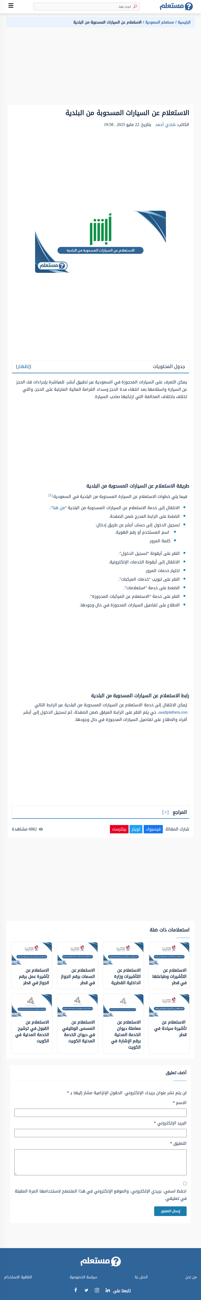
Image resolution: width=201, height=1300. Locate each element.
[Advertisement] (100, 68)
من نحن (191, 1277)
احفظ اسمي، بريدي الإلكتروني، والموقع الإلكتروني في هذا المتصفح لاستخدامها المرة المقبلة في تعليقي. (101, 1195)
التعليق (178, 1143)
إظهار (24, 366)
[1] (50, 495)
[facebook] (75, 1291)
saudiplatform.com (173, 712)
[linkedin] (107, 1291)
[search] (134, 6)
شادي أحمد (165, 125)
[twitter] (86, 1291)
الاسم (180, 1102)
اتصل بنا (141, 1277)
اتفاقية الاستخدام (18, 1277)
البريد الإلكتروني (170, 1123)
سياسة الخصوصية (83, 1277)
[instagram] (97, 1291)
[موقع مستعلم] (176, 6)
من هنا (59, 508)
